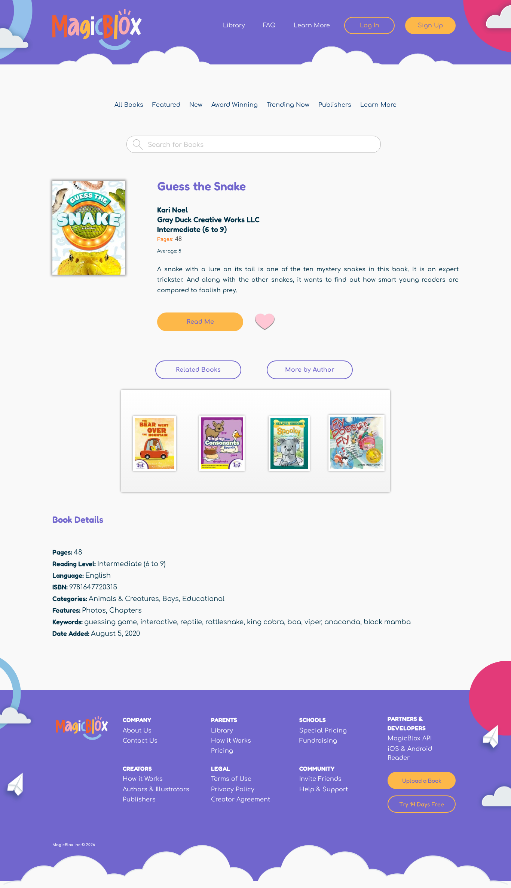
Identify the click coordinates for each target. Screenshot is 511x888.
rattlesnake (224, 622)
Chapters (125, 610)
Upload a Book (421, 780)
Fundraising (318, 740)
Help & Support (323, 789)
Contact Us (140, 740)
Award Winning (234, 105)
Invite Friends (320, 779)
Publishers (334, 105)
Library (234, 25)
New (195, 105)
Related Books (208, 369)
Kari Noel (172, 209)
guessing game (110, 622)
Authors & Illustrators (156, 789)
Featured (166, 105)
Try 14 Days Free (421, 804)
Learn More (312, 25)
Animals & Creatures (124, 598)
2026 (90, 845)
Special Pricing (323, 730)
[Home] (97, 29)
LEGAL (220, 768)
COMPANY (137, 720)
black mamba (387, 622)
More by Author (309, 369)
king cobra (265, 622)
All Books (128, 105)
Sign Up (430, 25)
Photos (94, 610)
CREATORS (137, 768)
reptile (191, 622)
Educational (203, 598)
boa (294, 622)
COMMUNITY (316, 768)
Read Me (200, 321)
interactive (158, 622)
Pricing (222, 750)
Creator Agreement (240, 799)
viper (313, 622)
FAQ (269, 25)
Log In (369, 25)
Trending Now (288, 105)
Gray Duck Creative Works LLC (208, 219)
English (98, 575)
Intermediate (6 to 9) (192, 229)
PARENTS (224, 720)
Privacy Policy (232, 789)
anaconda (342, 622)
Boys (170, 598)
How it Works (231, 740)
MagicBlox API (410, 738)
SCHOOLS (312, 720)
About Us (137, 730)
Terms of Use (231, 779)
